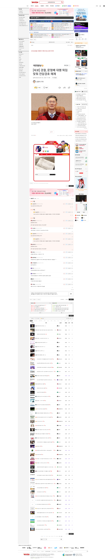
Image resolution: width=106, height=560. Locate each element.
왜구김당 (32, 42)
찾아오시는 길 (67, 551)
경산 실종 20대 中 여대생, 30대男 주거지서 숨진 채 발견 (47, 483)
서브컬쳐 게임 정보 (22, 65)
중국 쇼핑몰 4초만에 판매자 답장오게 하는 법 (45, 500)
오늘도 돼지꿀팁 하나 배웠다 (42, 433)
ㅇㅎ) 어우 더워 (40, 400)
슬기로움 (60, 483)
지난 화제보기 (64, 21)
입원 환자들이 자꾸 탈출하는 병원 (43, 471)
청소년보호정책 (54, 551)
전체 (31, 320)
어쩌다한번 (60, 388)
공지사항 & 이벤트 (22, 17)
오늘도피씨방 (61, 529)
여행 (19, 60)
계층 (65, 320)
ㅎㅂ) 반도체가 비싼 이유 (42, 338)
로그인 (97, 5)
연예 (40, 320)
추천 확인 (70, 135)
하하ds (60, 334)
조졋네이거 (60, 475)
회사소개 (34, 551)
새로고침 (72, 198)
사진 (61, 320)
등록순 (35, 198)
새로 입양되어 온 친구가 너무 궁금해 (44, 417)
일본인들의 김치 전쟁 (41, 487)
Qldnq (59, 479)
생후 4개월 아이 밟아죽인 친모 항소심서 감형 (45, 379)
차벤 (19, 57)
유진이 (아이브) (40, 325)
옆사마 (60, 471)
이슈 (35, 320)
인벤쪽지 (43, 151)
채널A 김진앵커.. (40, 525)
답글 (72, 231)
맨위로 (67, 299)
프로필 (42, 154)
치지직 (20, 55)
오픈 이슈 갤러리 (21, 41)
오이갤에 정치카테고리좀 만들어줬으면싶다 (45, 479)
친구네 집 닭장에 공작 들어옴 (43, 404)
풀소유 (60, 508)
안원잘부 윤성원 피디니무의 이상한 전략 (44, 512)
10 (59, 536)
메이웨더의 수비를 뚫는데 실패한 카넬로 (44, 442)
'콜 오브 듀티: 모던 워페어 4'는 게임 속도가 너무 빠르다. (47, 371)
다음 (61, 536)
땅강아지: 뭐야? (40, 491)
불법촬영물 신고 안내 (60, 551)
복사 (35, 39)
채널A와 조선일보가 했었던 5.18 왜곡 (44, 475)
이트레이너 (60, 525)
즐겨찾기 (43, 318)
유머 (44, 320)
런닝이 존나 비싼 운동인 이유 (43, 396)
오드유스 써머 (40, 346)
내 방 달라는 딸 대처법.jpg (42, 375)
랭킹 (46, 154)
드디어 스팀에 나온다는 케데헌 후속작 (44, 508)
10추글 (38, 318)
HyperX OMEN (21, 67)
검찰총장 (60, 500)
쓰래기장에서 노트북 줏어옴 (42, 529)
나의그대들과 (61, 379)
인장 (36, 154)
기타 (71, 320)
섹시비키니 (40, 421)
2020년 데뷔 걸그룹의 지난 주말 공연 (44, 367)
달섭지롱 (60, 417)
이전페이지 (62, 299)
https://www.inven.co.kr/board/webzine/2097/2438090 (41, 183)
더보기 (48, 151)
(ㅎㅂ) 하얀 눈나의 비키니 (42, 462)
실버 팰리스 (21, 70)
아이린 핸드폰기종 (41, 334)
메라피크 (60, 338)
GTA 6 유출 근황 (40, 392)
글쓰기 (71, 315)
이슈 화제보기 (70, 21)
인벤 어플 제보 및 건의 (22, 22)
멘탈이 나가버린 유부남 (42, 516)
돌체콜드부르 (61, 408)
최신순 (38, 198)
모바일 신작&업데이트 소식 (23, 25)
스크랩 (60, 135)
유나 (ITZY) (40, 350)
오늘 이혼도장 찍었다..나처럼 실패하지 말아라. (45, 450)
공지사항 (71, 551)
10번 (50, 174)
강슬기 (60, 433)
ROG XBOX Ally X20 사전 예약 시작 (44, 363)
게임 (54, 320)
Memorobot (60, 367)
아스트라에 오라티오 (22, 75)
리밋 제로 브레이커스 (22, 72)
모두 (52, 174)
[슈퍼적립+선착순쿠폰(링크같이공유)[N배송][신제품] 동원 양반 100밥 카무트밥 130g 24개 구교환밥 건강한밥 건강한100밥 (81, 139)
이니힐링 (45, 151)
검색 (54, 174)
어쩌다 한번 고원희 (41, 388)
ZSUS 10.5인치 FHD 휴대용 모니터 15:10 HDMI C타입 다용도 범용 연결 (81, 135)
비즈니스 (38, 551)
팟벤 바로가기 (21, 54)
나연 (39, 446)
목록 (68, 45)
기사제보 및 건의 (21, 20)
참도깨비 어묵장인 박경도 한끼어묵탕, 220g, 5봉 (81, 137)
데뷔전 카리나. (40, 425)
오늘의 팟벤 (21, 44)
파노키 (60, 363)
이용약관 (42, 551)
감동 (68, 320)
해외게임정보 (21, 62)
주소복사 (31, 183)
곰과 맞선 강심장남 (41, 408)
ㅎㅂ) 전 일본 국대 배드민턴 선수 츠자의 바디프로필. (46, 458)
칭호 (51, 154)
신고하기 (63, 135)
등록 (71, 293)
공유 (58, 135)
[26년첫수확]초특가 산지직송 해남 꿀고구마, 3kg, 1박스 (81, 133)
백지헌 (39, 454)
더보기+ (86, 71)
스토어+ (86, 43)
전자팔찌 (60, 425)
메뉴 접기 (66, 154)
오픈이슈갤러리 (71, 39)
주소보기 (31, 39)
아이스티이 (60, 512)
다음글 (34, 299)
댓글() (70, 45)
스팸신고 (66, 135)
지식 (58, 320)
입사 (59, 325)
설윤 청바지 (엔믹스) (41, 342)
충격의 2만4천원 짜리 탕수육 (42, 504)
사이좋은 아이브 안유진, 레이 (43, 429)
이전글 (38, 299)
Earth (59, 375)
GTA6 (20, 77)
